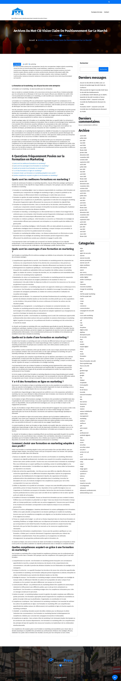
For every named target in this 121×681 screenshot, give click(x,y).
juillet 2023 (83, 224)
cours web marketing (86, 315)
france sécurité (84, 366)
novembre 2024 (84, 186)
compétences (50, 68)
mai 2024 (82, 200)
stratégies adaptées (44, 74)
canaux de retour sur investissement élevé (25, 68)
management (84, 416)
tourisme (82, 481)
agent (82, 251)
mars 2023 (83, 234)
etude (82, 354)
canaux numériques (42, 68)
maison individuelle (86, 411)
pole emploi (83, 428)
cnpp (81, 303)
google (82, 375)
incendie (82, 392)
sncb (81, 454)
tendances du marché (28, 76)
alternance (83, 267)
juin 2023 (82, 227)
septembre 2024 (85, 191)
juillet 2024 (83, 195)
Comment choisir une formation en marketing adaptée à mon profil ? (34, 173)
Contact (106, 12)
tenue (82, 478)
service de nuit (84, 452)
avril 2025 (83, 174)
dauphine (83, 327)
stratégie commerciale (32, 74)
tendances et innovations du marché (44, 76)
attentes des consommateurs (32, 66)
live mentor (83, 402)
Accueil (32, 40)
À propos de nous (96, 12)
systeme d (83, 473)
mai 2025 (82, 171)
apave (82, 270)
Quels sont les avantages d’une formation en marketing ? (31, 166)
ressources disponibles (20, 74)
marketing (33, 64)
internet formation (86, 394)
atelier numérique (85, 279)
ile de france (84, 390)
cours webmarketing (86, 318)
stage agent (83, 469)
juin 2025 (82, 169)
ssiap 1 (82, 464)
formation (83, 356)
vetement (83, 488)
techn (52, 74)
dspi (81, 339)
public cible (65, 72)
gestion (82, 373)
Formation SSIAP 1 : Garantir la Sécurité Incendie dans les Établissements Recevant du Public (93, 109)
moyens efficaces (23, 72)
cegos (81, 282)
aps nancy (83, 272)
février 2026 (83, 150)
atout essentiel (19, 66)
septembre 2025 (84, 162)
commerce (83, 306)
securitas (83, 445)
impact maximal (54, 70)
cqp (81, 323)
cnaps (82, 301)
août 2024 (83, 193)
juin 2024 (82, 198)
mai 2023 (82, 229)
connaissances (18, 70)
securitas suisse (85, 447)
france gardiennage (86, 363)
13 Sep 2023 (17, 64)
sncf (81, 457)
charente (83, 284)
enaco (82, 349)
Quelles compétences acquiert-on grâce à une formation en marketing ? (35, 175)
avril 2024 (83, 203)
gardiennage (84, 370)
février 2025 (83, 179)
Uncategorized (84, 485)
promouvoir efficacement (55, 72)
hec (81, 378)
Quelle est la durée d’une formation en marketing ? (29, 168)
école (81, 342)
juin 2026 (82, 140)
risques (82, 440)
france (82, 358)
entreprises (32, 70)
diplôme (82, 332)
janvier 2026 (83, 152)
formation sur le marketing (42, 70)
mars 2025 (83, 176)
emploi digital (84, 346)
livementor (83, 404)
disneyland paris (85, 334)
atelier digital (84, 277)
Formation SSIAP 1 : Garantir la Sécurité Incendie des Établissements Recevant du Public (93, 102)
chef (81, 291)
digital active (84, 330)
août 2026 (83, 136)
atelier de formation (86, 275)
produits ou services (34, 72)
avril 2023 (83, 231)
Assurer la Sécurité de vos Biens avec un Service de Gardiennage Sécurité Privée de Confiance (92, 85)
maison (82, 409)
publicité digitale (85, 435)
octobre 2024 (84, 188)
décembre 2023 (84, 212)
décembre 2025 (84, 155)
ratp (81, 438)
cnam (81, 299)
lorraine (82, 406)
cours (81, 313)
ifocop (82, 387)
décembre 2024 (84, 183)
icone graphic (84, 385)
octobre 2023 (84, 217)
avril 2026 (83, 145)
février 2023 (83, 236)
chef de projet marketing (87, 294)
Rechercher (84, 63)
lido (81, 399)
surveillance (84, 471)
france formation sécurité (88, 361)
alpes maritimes (85, 265)
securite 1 (83, 449)
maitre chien (84, 414)
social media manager (87, 459)
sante (82, 442)
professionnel (84, 433)
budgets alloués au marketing (64, 66)
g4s (81, 368)
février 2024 (83, 207)
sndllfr (26, 64)
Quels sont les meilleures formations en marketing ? (29, 163)
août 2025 (83, 164)
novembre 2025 (84, 157)
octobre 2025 (84, 160)
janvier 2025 (83, 181)
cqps (81, 325)
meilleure (83, 423)
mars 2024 (83, 205)
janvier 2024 (83, 210)
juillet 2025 (83, 167)
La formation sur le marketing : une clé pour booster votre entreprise (36, 86)
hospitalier (83, 382)
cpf (81, 320)
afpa (81, 248)
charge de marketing (86, 289)
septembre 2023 (84, 219)
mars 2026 (83, 148)
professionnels (44, 72)
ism (81, 397)
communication (85, 308)
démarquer (25, 70)
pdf (81, 426)
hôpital (82, 380)
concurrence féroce (60, 68)
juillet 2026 (83, 138)
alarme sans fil (84, 263)
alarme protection (85, 260)
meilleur (82, 421)
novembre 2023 (84, 215)
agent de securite (85, 253)
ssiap (81, 461)
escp (81, 351)
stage (81, 466)
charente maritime (85, 287)
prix (81, 430)
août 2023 (83, 222)
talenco (82, 476)
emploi (82, 344)
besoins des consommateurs (48, 66)
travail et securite (85, 483)
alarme (82, 255)
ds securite (83, 337)
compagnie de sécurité (87, 311)
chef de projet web (85, 296)
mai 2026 (82, 143)
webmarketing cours (86, 493)
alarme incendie (85, 258)
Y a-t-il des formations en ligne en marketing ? (27, 170)
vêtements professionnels (88, 490)
